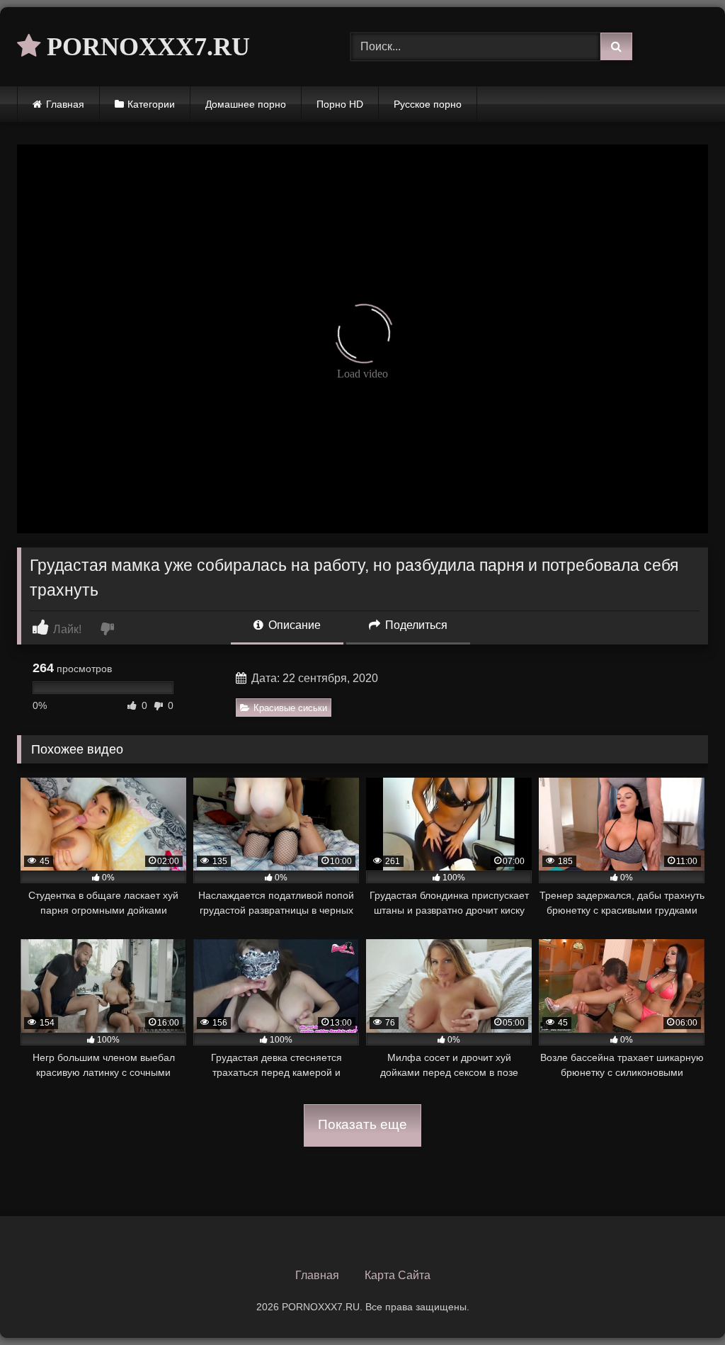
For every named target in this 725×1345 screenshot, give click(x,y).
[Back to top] (681, 1303)
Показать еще (362, 1124)
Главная (65, 104)
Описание (293, 625)
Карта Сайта (397, 1275)
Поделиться (414, 625)
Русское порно (428, 104)
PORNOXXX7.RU (145, 47)
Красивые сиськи (290, 708)
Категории (151, 104)
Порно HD (339, 104)
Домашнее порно (245, 104)
